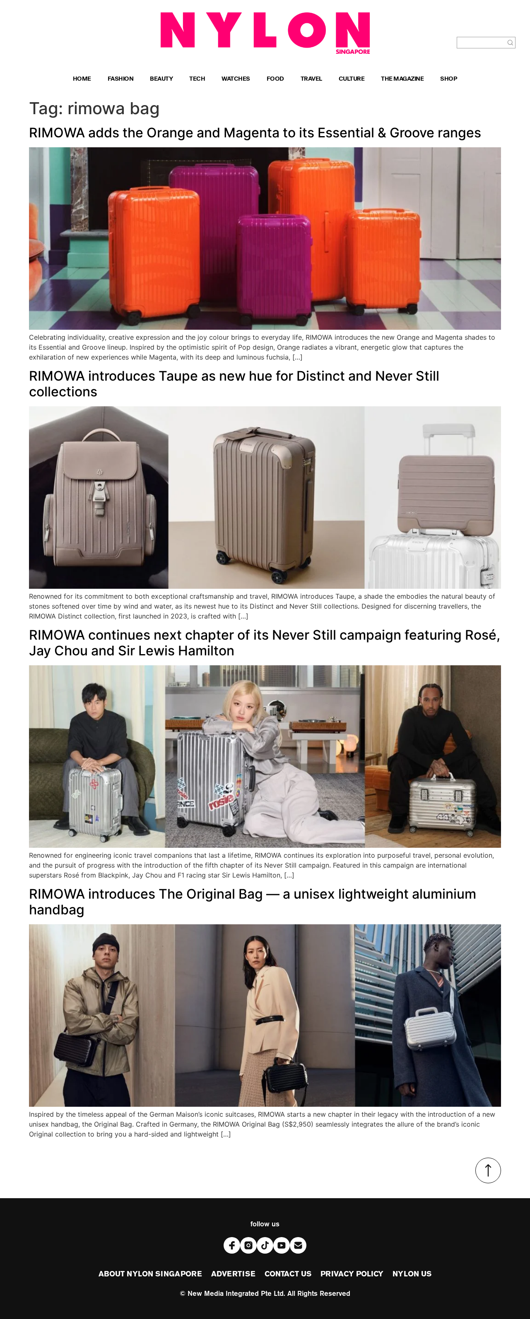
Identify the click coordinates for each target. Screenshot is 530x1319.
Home (82, 80)
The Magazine (402, 80)
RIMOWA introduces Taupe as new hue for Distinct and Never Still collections (234, 384)
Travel (311, 80)
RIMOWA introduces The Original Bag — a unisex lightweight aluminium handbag (252, 902)
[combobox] (481, 42)
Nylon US (412, 1274)
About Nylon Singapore (150, 1274)
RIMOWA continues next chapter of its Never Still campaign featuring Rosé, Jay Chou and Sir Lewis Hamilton (264, 643)
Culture (352, 80)
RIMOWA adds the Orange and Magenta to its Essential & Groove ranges (255, 133)
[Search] (511, 42)
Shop (448, 80)
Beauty (161, 80)
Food (275, 80)
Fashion (121, 80)
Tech (197, 80)
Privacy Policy (351, 1274)
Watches (236, 80)
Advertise (233, 1274)
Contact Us (288, 1274)
